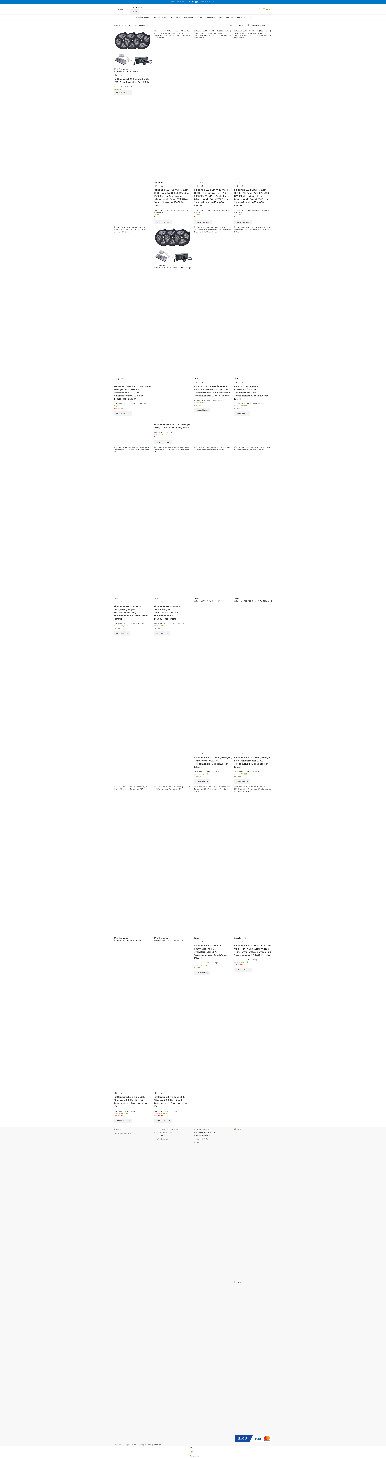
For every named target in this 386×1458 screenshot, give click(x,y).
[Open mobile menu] (115, 9)
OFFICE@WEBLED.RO (177, 2)
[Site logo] (123, 9)
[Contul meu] (259, 9)
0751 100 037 (192, 2)
